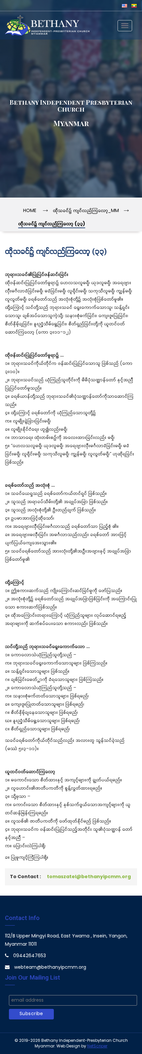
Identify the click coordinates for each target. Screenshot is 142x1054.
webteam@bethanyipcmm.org (50, 967)
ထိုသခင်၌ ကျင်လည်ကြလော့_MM (86, 211)
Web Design (68, 1046)
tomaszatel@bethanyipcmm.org (89, 877)
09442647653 (29, 956)
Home (29, 211)
